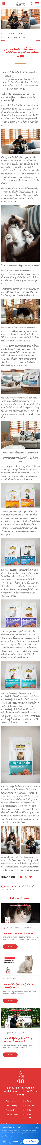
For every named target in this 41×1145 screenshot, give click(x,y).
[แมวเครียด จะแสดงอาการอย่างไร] (20, 913)
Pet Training (11, 1106)
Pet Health (11, 1101)
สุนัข (33, 886)
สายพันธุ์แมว (11, 978)
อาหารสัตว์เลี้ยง (7, 889)
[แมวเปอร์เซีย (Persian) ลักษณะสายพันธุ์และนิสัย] (20, 964)
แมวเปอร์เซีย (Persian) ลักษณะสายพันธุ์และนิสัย (18, 986)
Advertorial (17, 33)
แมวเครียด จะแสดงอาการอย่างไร (19, 933)
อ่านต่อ (10, 946)
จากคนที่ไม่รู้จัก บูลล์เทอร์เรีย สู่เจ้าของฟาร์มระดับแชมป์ (17, 1040)
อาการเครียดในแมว (22, 927)
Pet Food (27, 1101)
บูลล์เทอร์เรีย (11, 1032)
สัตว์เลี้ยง (26, 886)
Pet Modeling (12, 1110)
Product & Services (28, 1116)
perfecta (15, 886)
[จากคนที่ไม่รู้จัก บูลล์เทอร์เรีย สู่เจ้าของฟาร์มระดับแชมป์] (20, 1018)
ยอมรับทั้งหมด (31, 1141)
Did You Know (12, 1115)
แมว (31, 927)
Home (4, 33)
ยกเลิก (15, 1141)
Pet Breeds (28, 1106)
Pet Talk (27, 1110)
